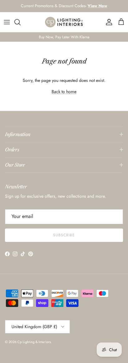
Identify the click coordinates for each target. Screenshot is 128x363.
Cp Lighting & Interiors (34, 341)
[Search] (20, 22)
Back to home (64, 91)
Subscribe (64, 235)
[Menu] (7, 22)
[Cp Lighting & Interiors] (64, 22)
